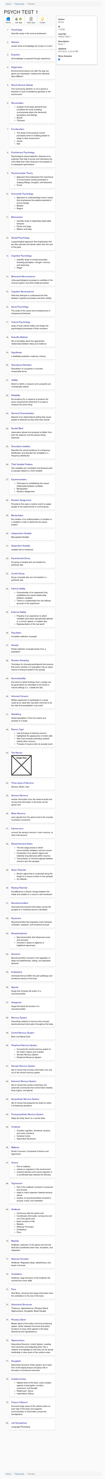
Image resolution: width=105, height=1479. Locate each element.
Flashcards (19, 3)
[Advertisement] (78, 91)
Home (8, 3)
